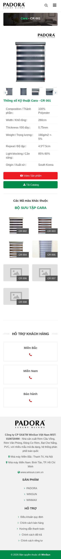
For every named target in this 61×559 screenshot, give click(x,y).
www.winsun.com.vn (32, 472)
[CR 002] (16, 225)
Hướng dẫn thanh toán (31, 528)
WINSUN (31, 494)
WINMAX (31, 500)
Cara (24, 18)
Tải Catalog (32, 184)
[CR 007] (45, 272)
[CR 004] (16, 248)
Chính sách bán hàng (31, 522)
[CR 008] (16, 296)
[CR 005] (45, 248)
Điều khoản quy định (31, 516)
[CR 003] (45, 225)
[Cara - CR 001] (30, 57)
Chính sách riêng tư (31, 540)
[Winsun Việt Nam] (14, 5)
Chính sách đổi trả (31, 534)
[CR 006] (16, 272)
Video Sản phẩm (32, 175)
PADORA (31, 488)
